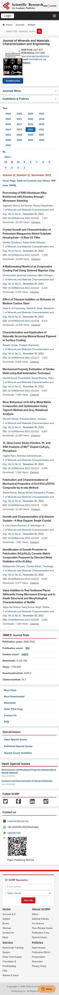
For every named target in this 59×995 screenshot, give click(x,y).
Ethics (35, 914)
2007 (41, 134)
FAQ (6, 721)
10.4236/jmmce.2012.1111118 (23, 320)
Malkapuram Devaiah (14, 566)
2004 (30, 140)
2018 (8, 124)
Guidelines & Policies (15, 98)
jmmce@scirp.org (37, 59)
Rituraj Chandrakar (43, 205)
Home (9, 24)
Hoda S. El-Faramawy (14, 308)
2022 (8, 119)
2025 (19, 113)
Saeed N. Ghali (34, 308)
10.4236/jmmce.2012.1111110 (23, 619)
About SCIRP (41, 909)
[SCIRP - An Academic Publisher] (22, 5)
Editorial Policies (40, 918)
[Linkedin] (32, 801)
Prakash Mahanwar (29, 345)
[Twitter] (5, 801)
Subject (6, 918)
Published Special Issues (18, 746)
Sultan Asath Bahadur (34, 242)
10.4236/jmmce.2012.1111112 (23, 538)
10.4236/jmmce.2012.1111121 (23, 218)
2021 (19, 119)
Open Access (39, 947)
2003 (41, 140)
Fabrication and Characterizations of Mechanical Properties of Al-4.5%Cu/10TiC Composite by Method (29, 483)
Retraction (37, 961)
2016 (30, 124)
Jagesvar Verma (11, 205)
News (5, 937)
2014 (8, 129)
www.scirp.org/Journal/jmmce (35, 56)
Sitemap (6, 928)
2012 (30, 129)
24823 (25, 654)
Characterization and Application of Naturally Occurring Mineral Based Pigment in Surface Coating (29, 336)
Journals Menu (11, 91)
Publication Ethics (41, 952)
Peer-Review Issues (42, 928)
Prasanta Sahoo (28, 419)
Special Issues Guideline (18, 753)
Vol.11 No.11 (14, 214)
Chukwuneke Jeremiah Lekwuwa (20, 275)
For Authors (38, 923)
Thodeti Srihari (33, 566)
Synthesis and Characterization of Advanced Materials (27, 781)
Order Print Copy (13, 709)
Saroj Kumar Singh (31, 607)
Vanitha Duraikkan (12, 242)
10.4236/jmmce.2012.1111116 (23, 390)
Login (7, 15)
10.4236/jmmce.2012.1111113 (23, 505)
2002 (8, 145)
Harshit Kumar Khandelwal (16, 378)
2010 (8, 134)
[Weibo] (45, 801)
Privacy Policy (39, 966)
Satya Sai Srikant (11, 607)
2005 (19, 140)
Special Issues (39, 937)
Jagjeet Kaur (9, 455)
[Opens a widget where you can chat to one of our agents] (47, 989)
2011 (41, 129)
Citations (25, 62)
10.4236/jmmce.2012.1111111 (23, 578)
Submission (13, 80)
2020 (30, 119)
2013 (19, 129)
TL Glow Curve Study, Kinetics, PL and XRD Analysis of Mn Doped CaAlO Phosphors (26, 447)
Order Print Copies (12, 957)
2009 (19, 134)
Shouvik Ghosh (10, 419)
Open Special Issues (15, 739)
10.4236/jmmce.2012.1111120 (23, 255)
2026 (8, 113)
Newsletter (10, 702)
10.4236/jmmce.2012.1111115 (23, 431)
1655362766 (13, 833)
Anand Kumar (10, 492)
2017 (19, 124)
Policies (37, 942)
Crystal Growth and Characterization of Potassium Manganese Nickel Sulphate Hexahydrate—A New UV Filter (27, 233)
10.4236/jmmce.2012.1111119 (23, 288)
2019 (41, 119)
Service (7, 942)
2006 (8, 140)
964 (28, 648)
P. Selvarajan (34, 525)
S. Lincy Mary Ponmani (15, 525)
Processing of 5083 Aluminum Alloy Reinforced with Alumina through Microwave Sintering (25, 196)
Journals (19, 24)
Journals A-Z (9, 914)
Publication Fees (40, 932)
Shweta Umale (10, 345)
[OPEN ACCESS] (50, 5)
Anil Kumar (26, 205)
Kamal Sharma (39, 378)
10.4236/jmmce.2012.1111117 (23, 357)
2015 (41, 124)
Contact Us (10, 715)
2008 (30, 134)
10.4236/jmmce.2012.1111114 (23, 468)
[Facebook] (18, 801)
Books (5, 923)
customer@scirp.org (17, 821)
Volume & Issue (10, 975)
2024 (30, 113)
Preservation (38, 957)
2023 (41, 113)
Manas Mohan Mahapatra (31, 492)
